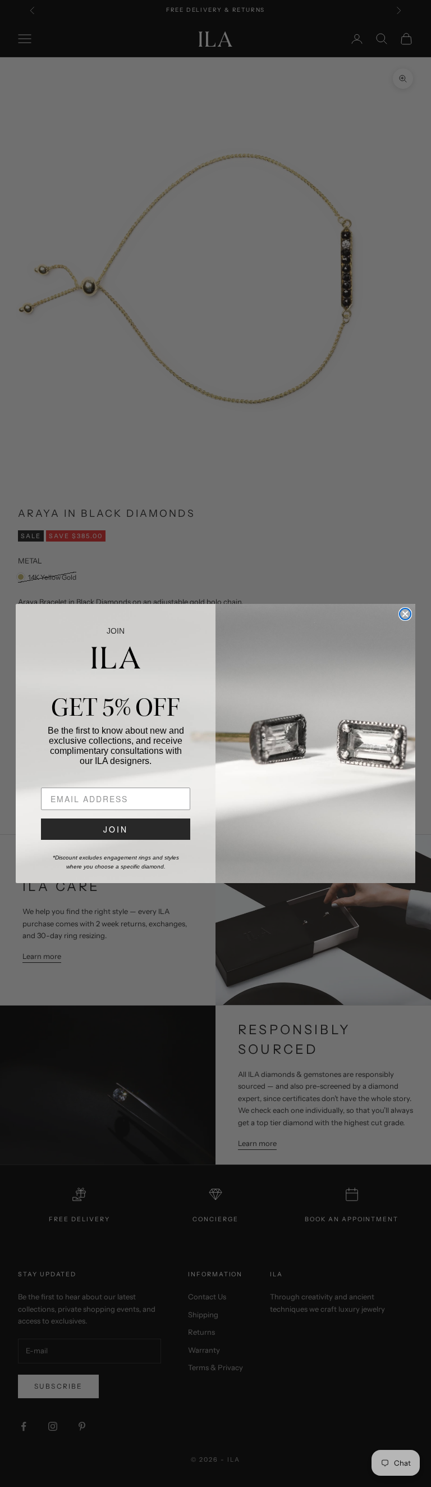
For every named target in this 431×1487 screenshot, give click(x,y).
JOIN (115, 829)
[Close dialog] (405, 614)
